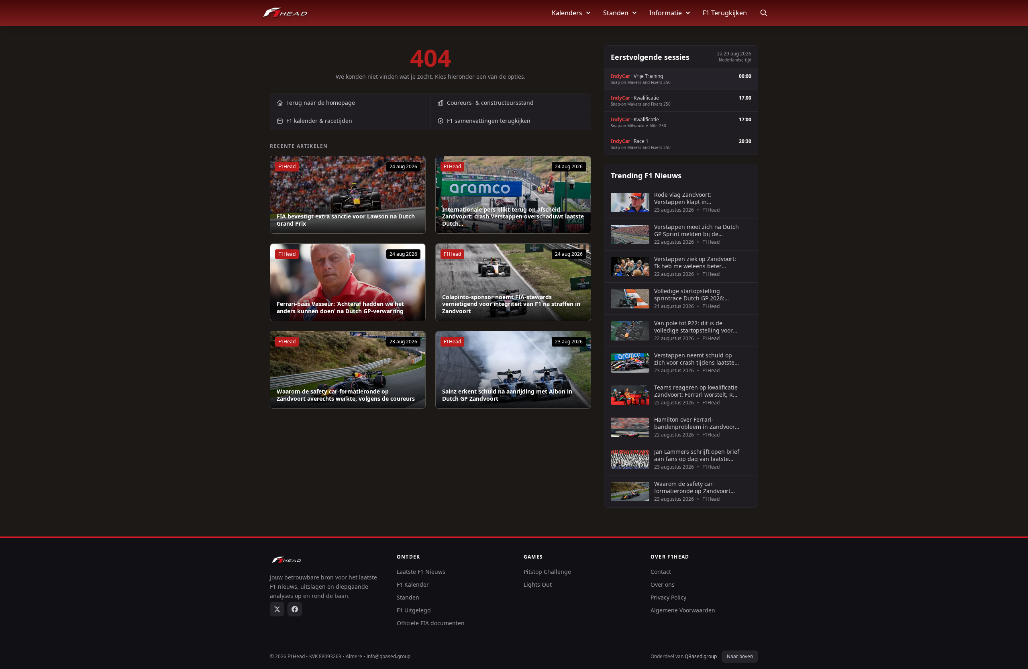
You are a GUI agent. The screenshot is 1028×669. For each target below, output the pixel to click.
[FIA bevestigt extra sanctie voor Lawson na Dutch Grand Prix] (347, 194)
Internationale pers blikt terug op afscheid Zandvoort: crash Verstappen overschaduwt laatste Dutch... (513, 216)
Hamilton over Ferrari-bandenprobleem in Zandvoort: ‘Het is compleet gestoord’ (696, 423)
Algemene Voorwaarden (683, 610)
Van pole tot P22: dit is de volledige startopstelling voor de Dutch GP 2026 (693, 327)
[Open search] (764, 13)
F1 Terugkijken (725, 12)
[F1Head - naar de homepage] (285, 12)
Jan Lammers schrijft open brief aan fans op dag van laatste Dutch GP (696, 455)
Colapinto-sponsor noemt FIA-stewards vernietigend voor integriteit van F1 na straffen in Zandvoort (511, 304)
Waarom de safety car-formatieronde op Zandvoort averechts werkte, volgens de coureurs (346, 395)
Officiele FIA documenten (431, 623)
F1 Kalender (413, 584)
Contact (661, 571)
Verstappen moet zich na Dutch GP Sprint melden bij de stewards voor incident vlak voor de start (696, 230)
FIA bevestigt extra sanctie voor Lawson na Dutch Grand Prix (346, 220)
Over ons (663, 584)
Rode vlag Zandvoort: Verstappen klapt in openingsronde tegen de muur (696, 198)
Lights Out (538, 584)
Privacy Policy (668, 597)
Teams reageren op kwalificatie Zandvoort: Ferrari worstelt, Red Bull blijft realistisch (697, 391)
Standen (615, 12)
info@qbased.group (388, 656)
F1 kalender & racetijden (319, 120)
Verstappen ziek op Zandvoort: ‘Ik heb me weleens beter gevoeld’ (695, 262)
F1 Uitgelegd (414, 610)
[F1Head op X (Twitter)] (277, 609)
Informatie (665, 12)
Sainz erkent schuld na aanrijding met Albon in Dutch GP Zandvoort (507, 395)
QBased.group (701, 656)
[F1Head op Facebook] (295, 609)
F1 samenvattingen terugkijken (488, 120)
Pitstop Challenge (547, 571)
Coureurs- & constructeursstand (490, 102)
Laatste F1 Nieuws (421, 571)
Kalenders (567, 12)
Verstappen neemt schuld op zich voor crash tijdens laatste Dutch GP (694, 359)
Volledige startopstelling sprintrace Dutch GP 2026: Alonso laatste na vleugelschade (689, 295)
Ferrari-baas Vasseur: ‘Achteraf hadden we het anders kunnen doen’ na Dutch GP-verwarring (340, 307)
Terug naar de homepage (320, 102)
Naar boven (740, 656)
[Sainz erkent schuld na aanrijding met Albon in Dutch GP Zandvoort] (513, 369)
